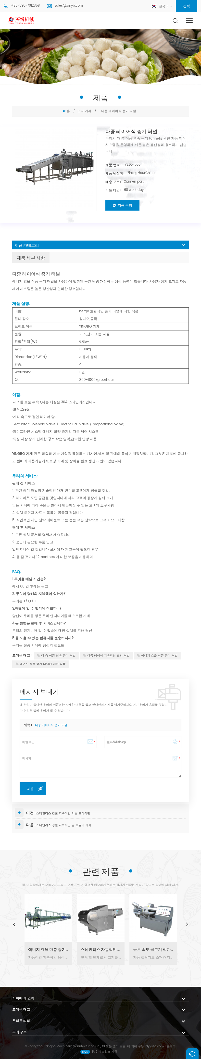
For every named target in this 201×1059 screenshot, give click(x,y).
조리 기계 (84, 111)
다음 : (30, 824)
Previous (14, 924)
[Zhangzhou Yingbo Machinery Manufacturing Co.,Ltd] (21, 21)
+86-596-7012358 (25, 5)
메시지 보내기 (192, 1053)
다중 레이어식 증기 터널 (51, 725)
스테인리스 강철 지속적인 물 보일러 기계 (63, 825)
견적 (186, 6)
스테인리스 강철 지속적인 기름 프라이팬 (63, 813)
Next (187, 924)
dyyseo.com (155, 1046)
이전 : (30, 813)
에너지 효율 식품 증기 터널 (159, 655)
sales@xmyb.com (68, 5)
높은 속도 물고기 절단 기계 (153, 949)
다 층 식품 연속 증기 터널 (58, 655)
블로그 (171, 1046)
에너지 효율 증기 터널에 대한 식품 (43, 664)
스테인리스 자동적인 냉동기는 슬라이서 (101, 949)
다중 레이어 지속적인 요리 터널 (108, 655)
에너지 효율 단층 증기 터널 (48, 949)
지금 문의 (125, 205)
